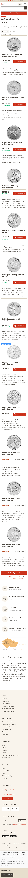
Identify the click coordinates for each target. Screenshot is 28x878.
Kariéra (4, 752)
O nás (3, 745)
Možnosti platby (6, 727)
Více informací (4, 865)
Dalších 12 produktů (14, 573)
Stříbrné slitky (5, 701)
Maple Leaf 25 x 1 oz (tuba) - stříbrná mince (12, 143)
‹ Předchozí (10, 576)
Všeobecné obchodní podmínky (10, 755)
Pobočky (4, 750)
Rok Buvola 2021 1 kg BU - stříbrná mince (11, 187)
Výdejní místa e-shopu (8, 722)
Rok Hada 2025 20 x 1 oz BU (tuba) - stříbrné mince (12, 55)
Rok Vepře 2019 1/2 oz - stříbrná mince (11, 545)
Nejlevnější (19, 26)
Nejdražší (25, 26)
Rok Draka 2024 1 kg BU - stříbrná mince (11, 408)
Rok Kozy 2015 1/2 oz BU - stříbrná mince (11, 499)
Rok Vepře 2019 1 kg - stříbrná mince (13, 275)
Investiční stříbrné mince (8, 708)
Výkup (3, 732)
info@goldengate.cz (10, 794)
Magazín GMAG (6, 771)
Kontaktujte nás (7, 799)
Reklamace (5, 734)
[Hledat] (25, 7)
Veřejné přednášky (7, 776)
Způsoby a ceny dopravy (9, 724)
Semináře (4, 778)
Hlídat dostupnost (20, 459)
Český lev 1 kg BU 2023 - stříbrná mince (11, 363)
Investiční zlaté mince (8, 706)
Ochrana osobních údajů (16, 848)
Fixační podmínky (6, 729)
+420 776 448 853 (9, 0)
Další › (14, 578)
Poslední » (21, 578)
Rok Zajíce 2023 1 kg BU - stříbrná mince (11, 320)
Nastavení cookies (6, 870)
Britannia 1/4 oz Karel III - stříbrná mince (11, 453)
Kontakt (4, 747)
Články (4, 768)
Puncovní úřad (6, 757)
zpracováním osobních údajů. (19, 824)
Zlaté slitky (5, 698)
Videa (3, 773)
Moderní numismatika (8, 711)
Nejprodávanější (11, 26)
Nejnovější (3, 26)
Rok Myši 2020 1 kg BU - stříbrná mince (14, 231)
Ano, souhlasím (7, 874)
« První (4, 576)
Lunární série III (6, 703)
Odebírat (22, 821)
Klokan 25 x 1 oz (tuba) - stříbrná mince (13, 98)
